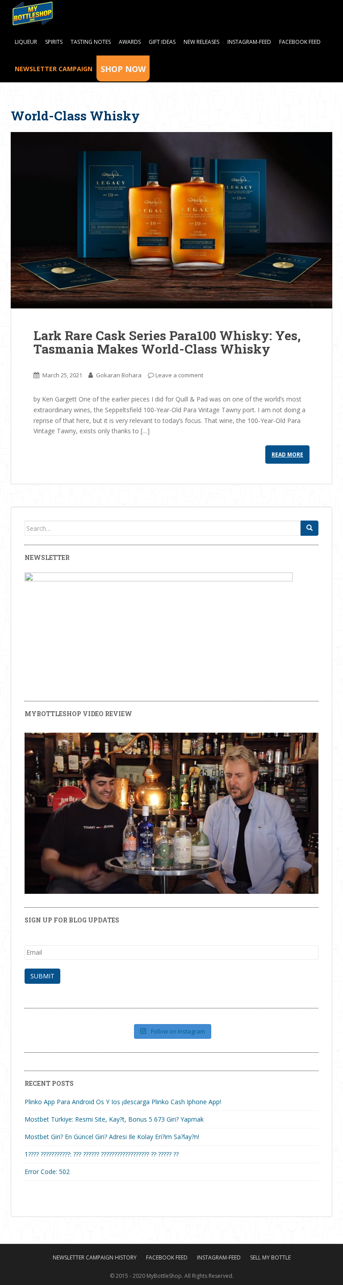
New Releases (201, 42)
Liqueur (26, 42)
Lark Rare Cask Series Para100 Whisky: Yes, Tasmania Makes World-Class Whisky (167, 342)
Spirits (54, 42)
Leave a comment (179, 375)
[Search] (309, 528)
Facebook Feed (300, 42)
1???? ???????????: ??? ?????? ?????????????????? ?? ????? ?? (102, 1154)
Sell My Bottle (270, 1257)
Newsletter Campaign (53, 68)
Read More (287, 454)
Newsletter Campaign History (95, 1257)
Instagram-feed (249, 42)
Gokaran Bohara (119, 375)
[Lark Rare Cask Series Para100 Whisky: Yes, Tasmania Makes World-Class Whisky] (171, 220)
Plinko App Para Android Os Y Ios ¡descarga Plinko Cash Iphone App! (123, 1101)
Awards (130, 42)
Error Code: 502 (47, 1171)
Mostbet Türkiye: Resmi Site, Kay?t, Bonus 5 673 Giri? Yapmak (114, 1119)
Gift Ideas (162, 42)
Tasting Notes (91, 42)
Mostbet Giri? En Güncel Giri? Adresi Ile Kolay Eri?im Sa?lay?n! (112, 1136)
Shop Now (123, 69)
